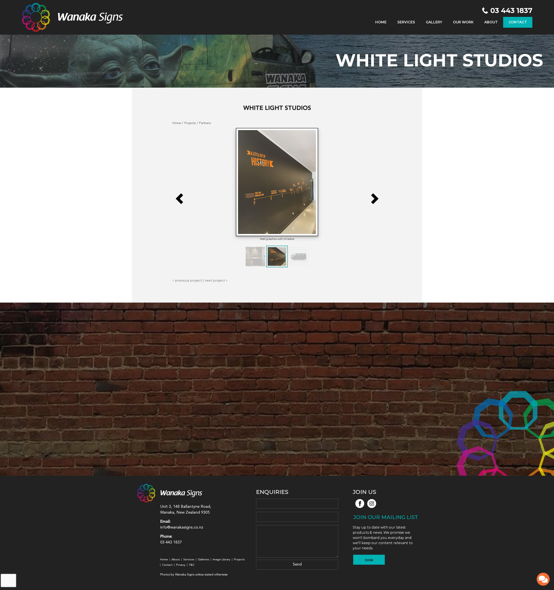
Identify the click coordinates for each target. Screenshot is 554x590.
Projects (190, 123)
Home (381, 22)
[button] (179, 198)
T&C (192, 565)
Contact (518, 22)
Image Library (221, 559)
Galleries (203, 559)
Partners (205, 123)
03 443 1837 (511, 10)
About (491, 22)
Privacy (180, 565)
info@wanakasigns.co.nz (181, 527)
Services (406, 22)
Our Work (463, 22)
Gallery (434, 22)
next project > (216, 280)
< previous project (187, 280)
